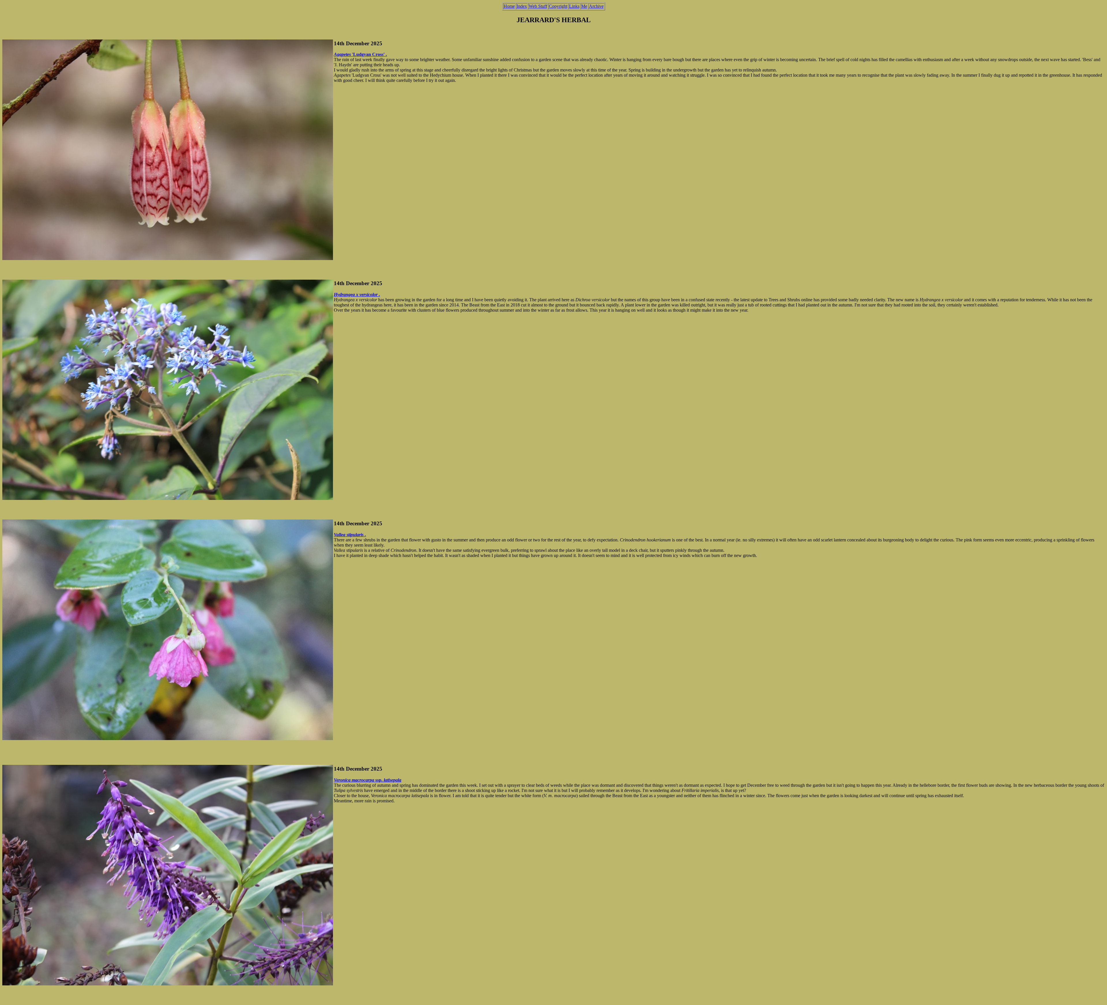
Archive (596, 6)
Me (584, 6)
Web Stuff (538, 6)
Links (574, 6)
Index (522, 6)
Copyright (558, 6)
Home (509, 6)
